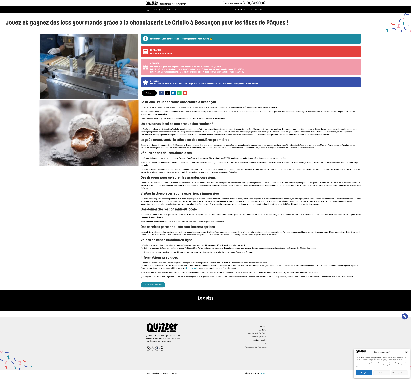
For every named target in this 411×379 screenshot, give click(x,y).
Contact (263, 326)
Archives (263, 330)
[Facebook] (249, 3)
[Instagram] (254, 3)
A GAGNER (154, 63)
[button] (407, 352)
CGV (265, 343)
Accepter (364, 373)
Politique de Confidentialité (256, 347)
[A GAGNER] (145, 67)
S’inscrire (240, 10)
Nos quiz (158, 10)
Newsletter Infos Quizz (257, 333)
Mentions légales (260, 340)
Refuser (382, 373)
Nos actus (172, 10)
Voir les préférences (399, 373)
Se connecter (256, 10)
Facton (262, 373)
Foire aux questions (259, 337)
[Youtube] (263, 3)
